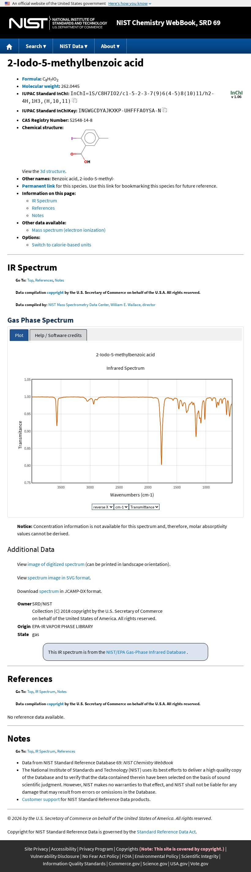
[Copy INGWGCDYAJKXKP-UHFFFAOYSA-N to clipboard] (164, 111)
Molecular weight (40, 86)
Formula (31, 79)
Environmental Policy (156, 856)
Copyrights (127, 849)
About (108, 46)
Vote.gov (199, 863)
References (43, 208)
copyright (55, 292)
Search (34, 46)
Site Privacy (36, 849)
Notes (38, 215)
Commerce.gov (124, 863)
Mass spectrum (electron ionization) (69, 230)
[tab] (19, 335)
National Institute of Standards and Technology (58, 23)
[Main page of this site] (9, 46)
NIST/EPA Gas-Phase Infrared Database (146, 652)
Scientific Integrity (199, 856)
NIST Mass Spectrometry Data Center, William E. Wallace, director (101, 304)
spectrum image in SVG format (59, 577)
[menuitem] (9, 46)
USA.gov (178, 863)
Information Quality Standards (74, 863)
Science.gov (155, 863)
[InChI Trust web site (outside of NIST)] (237, 98)
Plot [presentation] (19, 335)
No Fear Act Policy (100, 856)
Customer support (41, 799)
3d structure (52, 171)
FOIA (127, 856)
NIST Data (71, 46)
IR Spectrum (44, 200)
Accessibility (63, 849)
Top (30, 280)
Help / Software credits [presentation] (58, 335)
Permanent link (38, 186)
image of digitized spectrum (56, 564)
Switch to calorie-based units (61, 244)
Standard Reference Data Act (166, 832)
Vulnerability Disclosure (55, 856)
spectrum (49, 591)
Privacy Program (96, 849)
